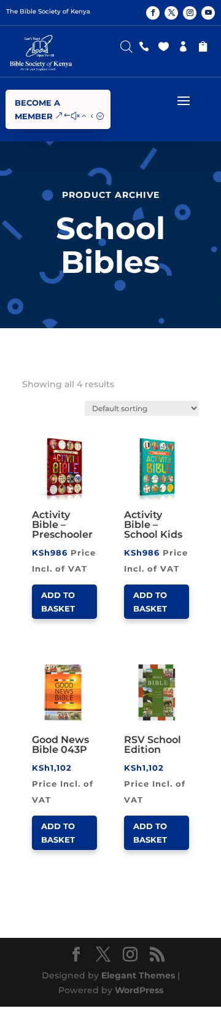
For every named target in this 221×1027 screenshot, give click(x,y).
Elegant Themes (138, 975)
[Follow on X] (171, 13)
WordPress (139, 990)
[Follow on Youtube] (208, 13)
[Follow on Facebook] (153, 13)
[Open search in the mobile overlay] (126, 43)
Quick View (78, 438)
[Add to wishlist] (92, 439)
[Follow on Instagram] (189, 13)
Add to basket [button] (58, 601)
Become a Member (37, 109)
